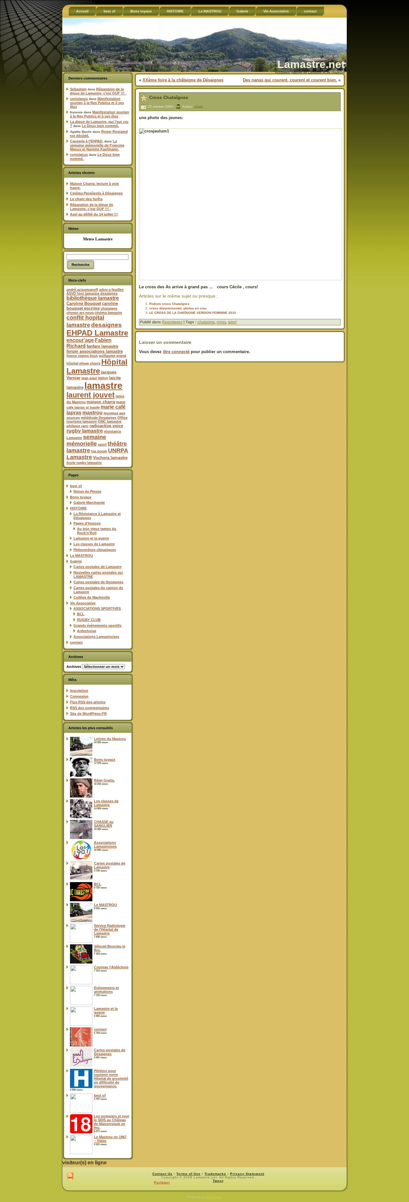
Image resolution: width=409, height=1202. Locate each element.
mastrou (92, 412)
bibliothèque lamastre (92, 298)
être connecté (176, 351)
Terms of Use (188, 1174)
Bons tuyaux (80, 497)
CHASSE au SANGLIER (103, 824)
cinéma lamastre (108, 312)
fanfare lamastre (102, 346)
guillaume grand (112, 356)
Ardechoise (86, 631)
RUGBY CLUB (89, 620)
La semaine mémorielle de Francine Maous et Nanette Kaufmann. (97, 145)
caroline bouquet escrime (92, 306)
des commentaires (89, 708)
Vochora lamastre (110, 457)
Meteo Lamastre (98, 239)
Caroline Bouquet (83, 303)
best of (76, 486)
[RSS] (70, 1177)
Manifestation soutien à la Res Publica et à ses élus (97, 103)
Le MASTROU (81, 555)
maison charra (101, 401)
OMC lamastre (109, 421)
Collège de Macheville (91, 597)
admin (198, 106)
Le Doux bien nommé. (100, 126)
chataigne (109, 308)
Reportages (172, 322)
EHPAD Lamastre (97, 333)
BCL (80, 614)
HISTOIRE (78, 508)
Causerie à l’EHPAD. (86, 141)
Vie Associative (83, 603)
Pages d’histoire (87, 523)
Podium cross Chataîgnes (169, 304)
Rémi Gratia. (104, 780)
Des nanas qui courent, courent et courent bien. (290, 80)
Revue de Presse (87, 491)
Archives (73, 667)
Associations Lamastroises (96, 637)
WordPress (214, 1197)
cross (221, 322)
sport (102, 444)
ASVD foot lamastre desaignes (92, 293)
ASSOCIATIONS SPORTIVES (97, 608)
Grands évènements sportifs (97, 625)
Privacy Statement (247, 1174)
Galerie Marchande (89, 502)
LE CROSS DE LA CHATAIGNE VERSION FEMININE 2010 (192, 312)
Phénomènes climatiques (94, 550)
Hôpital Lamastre (96, 366)
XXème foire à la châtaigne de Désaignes (183, 80)
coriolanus (79, 99)
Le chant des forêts (86, 199)
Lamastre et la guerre (91, 538)
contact (76, 642)
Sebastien (78, 89)
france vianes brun (82, 356)
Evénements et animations (106, 990)
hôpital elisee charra (83, 363)
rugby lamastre (84, 431)
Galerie (76, 561)
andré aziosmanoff (82, 289)
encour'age (80, 340)
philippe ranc (77, 426)
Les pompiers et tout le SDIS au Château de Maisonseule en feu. (111, 1122)
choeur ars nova (80, 312)
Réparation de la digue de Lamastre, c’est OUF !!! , (98, 91)
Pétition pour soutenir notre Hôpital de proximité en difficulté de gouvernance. (111, 1078)
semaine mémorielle (86, 440)
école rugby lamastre (84, 463)
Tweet (218, 1181)
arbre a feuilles (111, 289)
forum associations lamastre (94, 351)
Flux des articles (87, 702)
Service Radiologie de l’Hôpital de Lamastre (109, 929)
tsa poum (99, 451)
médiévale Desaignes (98, 418)
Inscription (79, 690)
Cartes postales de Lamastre (97, 567)
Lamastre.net (311, 64)
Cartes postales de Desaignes (98, 582)
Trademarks (215, 1174)
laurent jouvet (90, 395)
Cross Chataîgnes (168, 97)
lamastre (103, 385)
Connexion (79, 696)
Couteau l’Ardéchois (111, 967)
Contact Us (162, 1174)
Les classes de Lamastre (94, 544)
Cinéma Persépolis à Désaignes (96, 193)
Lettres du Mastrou (110, 739)
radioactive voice (106, 425)
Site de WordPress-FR (88, 713)
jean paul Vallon (94, 378)
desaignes (106, 324)
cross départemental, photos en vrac (178, 308)
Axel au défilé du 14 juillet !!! (94, 214)
